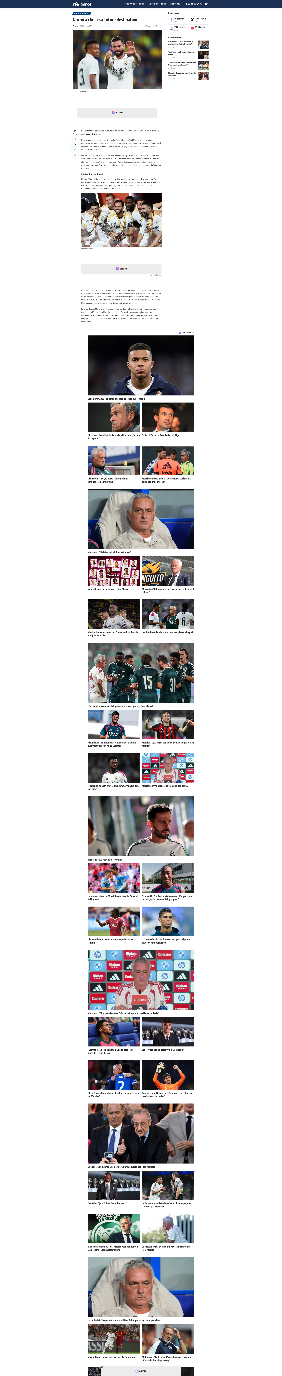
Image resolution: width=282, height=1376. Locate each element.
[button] (183, 4)
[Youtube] (199, 28)
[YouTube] (192, 4)
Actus (76, 13)
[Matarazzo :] (203, 45)
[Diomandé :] (203, 76)
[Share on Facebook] (153, 26)
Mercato (85, 13)
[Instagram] (195, 4)
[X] (189, 4)
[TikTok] (198, 4)
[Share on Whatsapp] (75, 149)
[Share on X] (156, 26)
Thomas (75, 26)
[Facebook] (186, 4)
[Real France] (87, 4)
